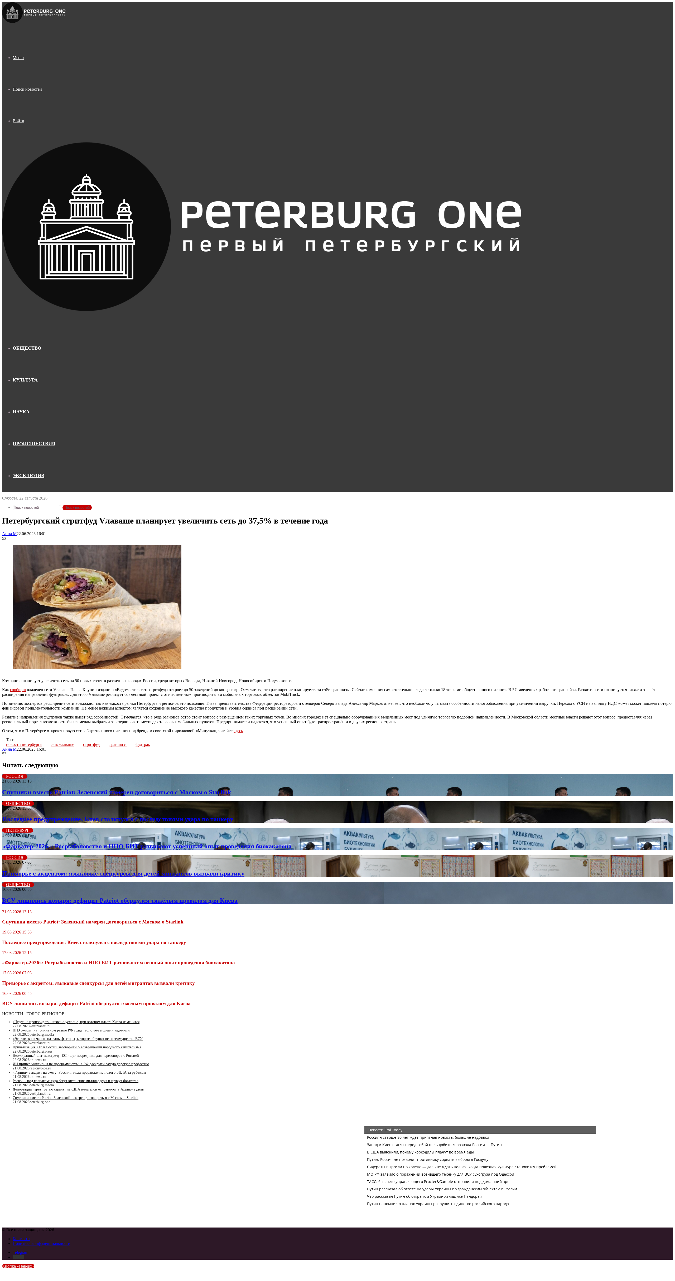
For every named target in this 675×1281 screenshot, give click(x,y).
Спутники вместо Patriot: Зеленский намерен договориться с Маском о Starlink (116, 792)
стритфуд (91, 744)
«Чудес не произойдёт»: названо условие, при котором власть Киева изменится (76, 1022)
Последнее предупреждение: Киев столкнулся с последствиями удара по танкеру (117, 819)
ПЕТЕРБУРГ (17, 830)
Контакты (21, 1238)
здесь (238, 730)
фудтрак (143, 744)
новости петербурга (24, 744)
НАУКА (21, 411)
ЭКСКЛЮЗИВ (28, 475)
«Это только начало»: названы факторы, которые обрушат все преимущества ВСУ (78, 1039)
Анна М (9, 533)
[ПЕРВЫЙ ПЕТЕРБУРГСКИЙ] (34, 21)
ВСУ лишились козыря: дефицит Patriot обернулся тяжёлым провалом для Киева (120, 900)
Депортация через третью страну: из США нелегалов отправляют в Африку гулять (78, 1089)
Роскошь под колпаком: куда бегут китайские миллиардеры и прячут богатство (75, 1081)
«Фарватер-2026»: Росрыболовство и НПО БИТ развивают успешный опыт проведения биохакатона (147, 846)
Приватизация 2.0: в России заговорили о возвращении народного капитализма (77, 1047)
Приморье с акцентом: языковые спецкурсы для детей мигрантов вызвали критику (123, 873)
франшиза (118, 744)
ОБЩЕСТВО (27, 348)
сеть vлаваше (62, 744)
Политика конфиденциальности (41, 1243)
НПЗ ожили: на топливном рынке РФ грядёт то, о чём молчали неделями (71, 1030)
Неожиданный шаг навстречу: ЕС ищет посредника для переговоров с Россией (76, 1056)
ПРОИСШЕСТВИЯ (34, 443)
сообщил (18, 689)
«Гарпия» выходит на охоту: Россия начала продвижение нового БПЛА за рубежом (79, 1072)
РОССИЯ (14, 776)
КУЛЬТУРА (25, 380)
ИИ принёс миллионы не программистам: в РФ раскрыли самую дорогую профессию (81, 1064)
